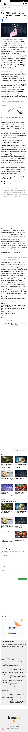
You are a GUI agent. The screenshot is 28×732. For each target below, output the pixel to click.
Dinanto (5, 19)
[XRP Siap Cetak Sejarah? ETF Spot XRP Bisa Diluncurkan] (21, 459)
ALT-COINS (3, 10)
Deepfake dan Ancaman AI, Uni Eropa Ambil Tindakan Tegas (17, 693)
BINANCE (21, 41)
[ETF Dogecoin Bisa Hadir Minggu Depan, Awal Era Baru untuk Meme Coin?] (7, 473)
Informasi (7, 325)
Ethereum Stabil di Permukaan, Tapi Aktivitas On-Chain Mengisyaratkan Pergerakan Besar (13, 309)
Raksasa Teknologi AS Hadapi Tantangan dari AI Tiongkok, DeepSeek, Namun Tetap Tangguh (13, 660)
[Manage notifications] (3, 729)
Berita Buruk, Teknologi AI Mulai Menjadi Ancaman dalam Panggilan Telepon (17, 702)
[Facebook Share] (14, 450)
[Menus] (2, 4)
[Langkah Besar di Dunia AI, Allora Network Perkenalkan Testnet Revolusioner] (14, 665)
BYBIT (6, 43)
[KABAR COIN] (8, 4)
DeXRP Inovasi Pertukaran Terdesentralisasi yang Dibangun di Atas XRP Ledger (13, 312)
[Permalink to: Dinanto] (2, 20)
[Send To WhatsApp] (26, 450)
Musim (2, 315)
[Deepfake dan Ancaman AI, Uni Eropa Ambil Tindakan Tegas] (14, 689)
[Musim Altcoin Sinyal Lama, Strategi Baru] (21, 487)
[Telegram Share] (23, 450)
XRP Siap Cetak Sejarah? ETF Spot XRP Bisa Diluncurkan (11, 302)
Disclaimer (11, 726)
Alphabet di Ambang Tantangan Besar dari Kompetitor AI (18, 677)
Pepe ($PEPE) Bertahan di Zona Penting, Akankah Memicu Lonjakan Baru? (13, 299)
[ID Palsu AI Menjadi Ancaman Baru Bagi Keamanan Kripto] (14, 681)
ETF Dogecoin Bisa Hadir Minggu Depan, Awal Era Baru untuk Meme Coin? (13, 306)
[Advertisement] (14, 212)
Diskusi (13, 325)
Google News (10, 323)
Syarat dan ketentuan (18, 724)
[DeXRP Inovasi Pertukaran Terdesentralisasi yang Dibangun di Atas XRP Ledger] (7, 487)
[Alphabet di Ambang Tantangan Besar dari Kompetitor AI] (14, 673)
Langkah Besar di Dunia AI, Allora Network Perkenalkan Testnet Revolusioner (17, 668)
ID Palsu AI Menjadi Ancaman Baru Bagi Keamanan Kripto (17, 685)
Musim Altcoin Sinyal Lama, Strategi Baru (19, 493)
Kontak (17, 726)
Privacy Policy (8, 724)
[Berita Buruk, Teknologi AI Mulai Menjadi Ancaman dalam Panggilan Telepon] (14, 698)
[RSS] (14, 720)
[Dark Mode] (24, 4)
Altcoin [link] (3, 317)
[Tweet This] (17, 450)
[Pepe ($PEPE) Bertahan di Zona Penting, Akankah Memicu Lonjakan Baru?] (7, 459)
